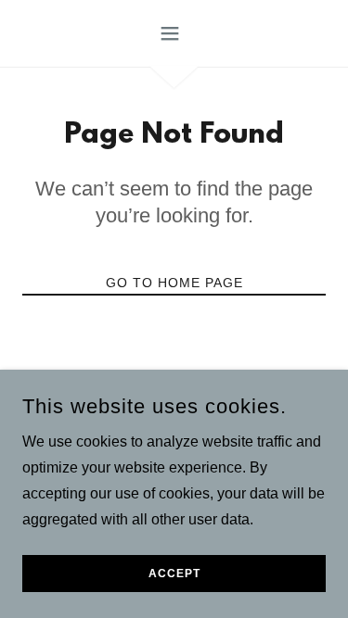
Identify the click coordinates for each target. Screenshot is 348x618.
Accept (174, 573)
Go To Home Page (174, 282)
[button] (174, 33)
